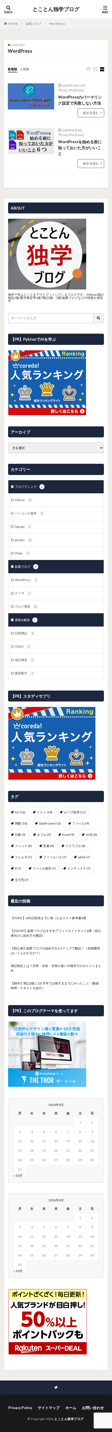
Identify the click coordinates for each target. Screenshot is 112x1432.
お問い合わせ (93, 1407)
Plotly (22, 553)
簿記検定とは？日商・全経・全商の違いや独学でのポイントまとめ (56, 968)
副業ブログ (33, 24)
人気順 (24, 69)
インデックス (78, 868)
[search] (99, 318)
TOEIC (22, 646)
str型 (91, 835)
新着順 (12, 69)
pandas (23, 540)
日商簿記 (24, 633)
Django (22, 527)
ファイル (80, 823)
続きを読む (91, 113)
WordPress (57, 24)
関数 (21, 823)
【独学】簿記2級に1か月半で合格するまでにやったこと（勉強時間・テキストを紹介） (55, 985)
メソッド (23, 846)
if (18, 868)
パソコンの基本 (29, 513)
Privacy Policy (20, 1407)
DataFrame (50, 823)
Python (23, 500)
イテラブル (75, 846)
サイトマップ (49, 1407)
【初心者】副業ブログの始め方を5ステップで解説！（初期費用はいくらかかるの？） (55, 950)
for (20, 812)
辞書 (48, 846)
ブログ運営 (25, 606)
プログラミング (29, 487)
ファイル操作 (44, 868)
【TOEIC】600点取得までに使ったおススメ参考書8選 (48, 918)
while (84, 857)
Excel (68, 835)
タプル (44, 835)
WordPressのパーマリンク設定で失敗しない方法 (80, 100)
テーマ (22, 593)
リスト (44, 812)
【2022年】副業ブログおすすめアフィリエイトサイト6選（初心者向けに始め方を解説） (56, 933)
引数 (20, 835)
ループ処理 (75, 812)
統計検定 (24, 660)
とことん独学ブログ (56, 9)
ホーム (70, 1407)
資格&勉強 (25, 620)
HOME (13, 24)
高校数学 (24, 673)
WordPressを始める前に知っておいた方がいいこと (80, 147)
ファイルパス (54, 857)
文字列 (22, 880)
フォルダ (23, 857)
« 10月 (18, 1176)
